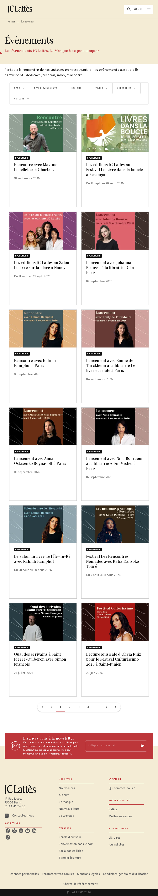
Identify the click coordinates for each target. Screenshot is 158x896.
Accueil (11, 22)
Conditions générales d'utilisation (125, 874)
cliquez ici (65, 754)
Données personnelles (24, 874)
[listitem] (8, 830)
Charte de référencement (80, 884)
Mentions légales (88, 874)
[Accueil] (21, 9)
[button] (19, 88)
